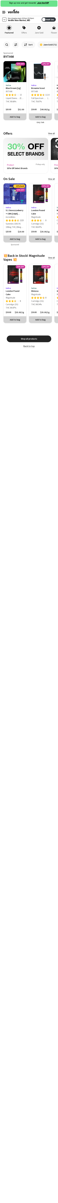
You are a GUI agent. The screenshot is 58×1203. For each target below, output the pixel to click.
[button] (3, 12)
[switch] (57, 19)
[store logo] (13, 11)
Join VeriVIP (43, 3)
